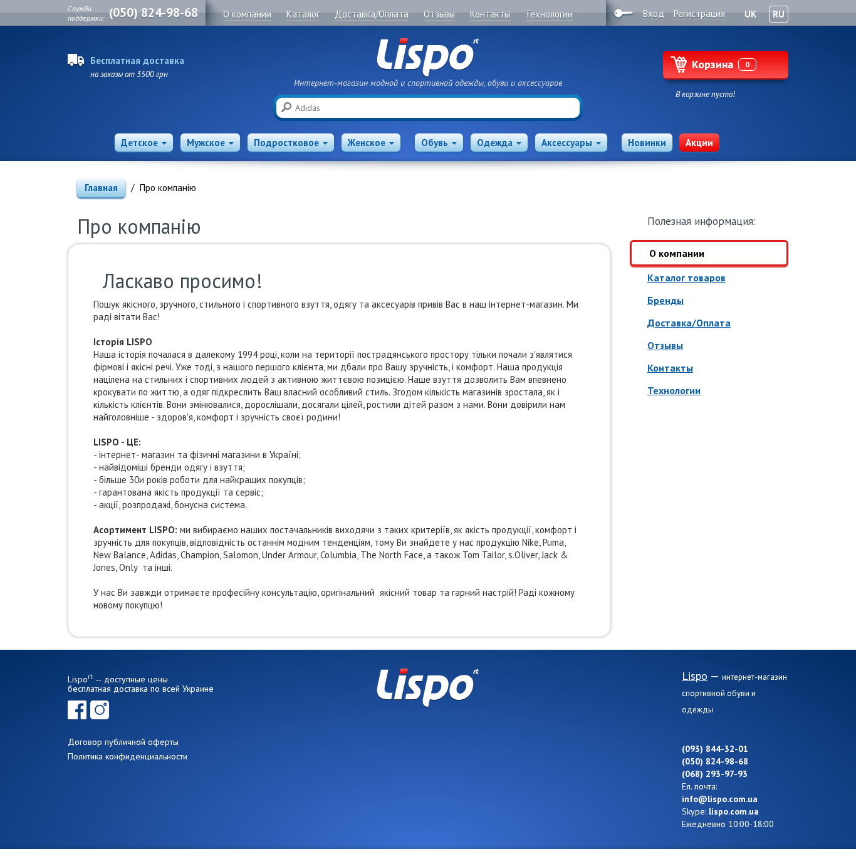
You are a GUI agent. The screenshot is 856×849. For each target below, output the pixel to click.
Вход (653, 13)
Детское (139, 142)
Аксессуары (566, 142)
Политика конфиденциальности (127, 756)
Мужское (206, 142)
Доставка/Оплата (689, 322)
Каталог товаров (686, 277)
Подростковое (286, 142)
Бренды (665, 300)
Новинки (647, 142)
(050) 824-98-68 (153, 12)
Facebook (77, 710)
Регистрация (699, 13)
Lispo (428, 57)
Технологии (674, 390)
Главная (101, 188)
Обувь (434, 142)
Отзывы (665, 345)
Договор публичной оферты (123, 741)
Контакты (670, 368)
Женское (366, 142)
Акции (699, 142)
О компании (676, 253)
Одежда (495, 142)
